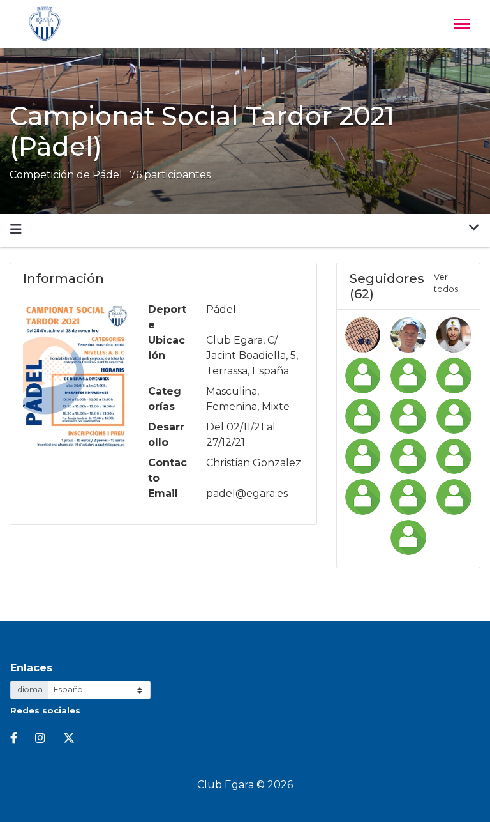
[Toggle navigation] (462, 25)
